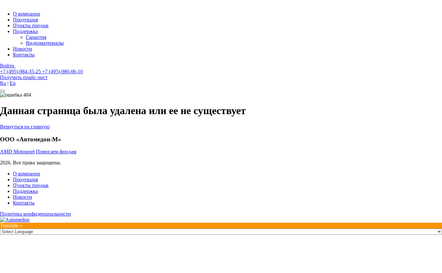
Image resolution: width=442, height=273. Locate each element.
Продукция (25, 19)
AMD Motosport (17, 151)
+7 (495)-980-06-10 (62, 71)
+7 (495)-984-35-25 (21, 71)
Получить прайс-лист (24, 77)
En (13, 83)
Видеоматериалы (45, 43)
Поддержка (25, 31)
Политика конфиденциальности (35, 214)
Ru (3, 83)
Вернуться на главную (25, 126)
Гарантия (36, 37)
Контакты (24, 54)
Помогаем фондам (56, 151)
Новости (22, 49)
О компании (26, 14)
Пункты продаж (31, 25)
